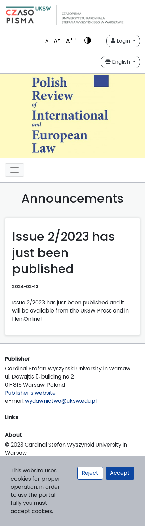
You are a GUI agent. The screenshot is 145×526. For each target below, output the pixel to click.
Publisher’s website (30, 393)
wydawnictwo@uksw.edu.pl (61, 401)
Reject (90, 473)
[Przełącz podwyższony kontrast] (88, 41)
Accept (120, 473)
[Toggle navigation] (14, 170)
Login (123, 41)
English (121, 62)
